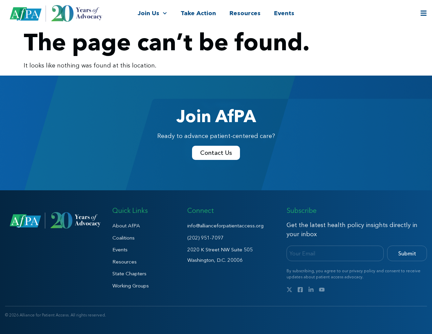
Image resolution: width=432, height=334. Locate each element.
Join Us (148, 13)
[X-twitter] (289, 290)
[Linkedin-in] (311, 290)
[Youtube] (322, 290)
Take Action (198, 13)
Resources (245, 13)
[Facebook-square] (300, 290)
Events (284, 13)
